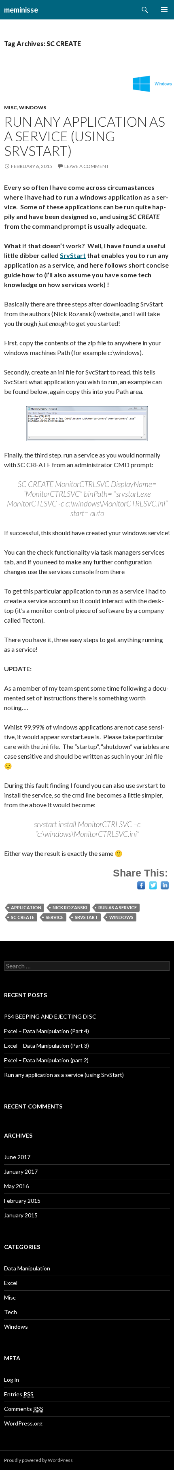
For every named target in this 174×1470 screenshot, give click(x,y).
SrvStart (73, 255)
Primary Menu (164, 9)
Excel (10, 1282)
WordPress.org (23, 1423)
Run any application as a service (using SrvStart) (84, 136)
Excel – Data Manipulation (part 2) (46, 1060)
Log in (11, 1379)
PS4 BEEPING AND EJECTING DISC (50, 1016)
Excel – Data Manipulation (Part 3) (46, 1045)
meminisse (21, 9)
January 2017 (21, 1171)
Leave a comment (86, 166)
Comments (23, 1408)
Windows (32, 107)
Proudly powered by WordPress (38, 1460)
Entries (19, 1394)
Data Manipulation (27, 1268)
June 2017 (17, 1156)
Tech (10, 1311)
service (55, 917)
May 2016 (16, 1186)
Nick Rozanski (70, 907)
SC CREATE (22, 917)
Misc (10, 107)
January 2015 (21, 1215)
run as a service (117, 907)
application (26, 907)
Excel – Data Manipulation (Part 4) (46, 1031)
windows (121, 917)
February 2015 (22, 1200)
